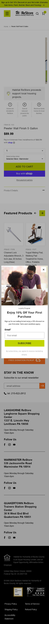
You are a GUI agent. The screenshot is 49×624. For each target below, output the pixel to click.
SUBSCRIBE (24, 343)
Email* (8, 329)
